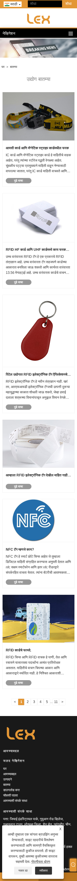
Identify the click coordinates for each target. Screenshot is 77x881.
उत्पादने (7, 779)
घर (2, 67)
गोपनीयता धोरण (40, 861)
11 (56, 702)
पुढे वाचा (18, 180)
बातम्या (13, 67)
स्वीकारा (43, 870)
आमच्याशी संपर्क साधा (15, 800)
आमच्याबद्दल (9, 774)
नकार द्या (23, 870)
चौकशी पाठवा (10, 795)
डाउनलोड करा (11, 790)
